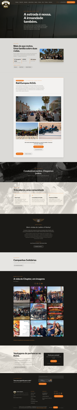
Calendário (25, 2)
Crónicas (39, 2)
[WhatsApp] (39, 283)
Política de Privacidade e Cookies (41, 407)
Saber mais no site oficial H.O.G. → (20, 367)
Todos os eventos (28, 153)
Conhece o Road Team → (19, 207)
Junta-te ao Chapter (58, 396)
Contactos (50, 2)
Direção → (16, 67)
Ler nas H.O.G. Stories (38, 149)
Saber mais (50, 407)
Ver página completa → (38, 246)
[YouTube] (42, 283)
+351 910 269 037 (45, 396)
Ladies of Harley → (29, 67)
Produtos (46, 2)
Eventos (32, 398)
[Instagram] (35, 283)
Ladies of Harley (31, 2)
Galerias (35, 2)
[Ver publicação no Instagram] (21, 294)
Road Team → (21, 67)
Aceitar (55, 407)
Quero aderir (53, 361)
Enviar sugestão (42, 383)
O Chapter (17, 2)
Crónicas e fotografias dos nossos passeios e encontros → (24, 340)
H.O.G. (43, 2)
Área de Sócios (33, 399)
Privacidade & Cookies (34, 401)
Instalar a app (33, 403)
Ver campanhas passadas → (18, 265)
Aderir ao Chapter (71, 2)
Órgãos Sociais (33, 393)
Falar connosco (19, 153)
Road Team (32, 394)
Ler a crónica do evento (38, 146)
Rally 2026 (21, 2)
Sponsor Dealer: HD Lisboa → (17, 397)
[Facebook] (37, 283)
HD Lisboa (32, 26)
